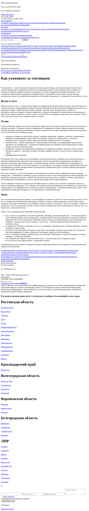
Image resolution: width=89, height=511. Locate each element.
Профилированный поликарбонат (33, 50)
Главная (4, 73)
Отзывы (19, 35)
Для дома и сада (29, 29)
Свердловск (5, 478)
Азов (3, 319)
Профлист (46, 23)
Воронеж (4, 404)
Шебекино (5, 423)
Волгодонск (5, 312)
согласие (10, 497)
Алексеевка (5, 427)
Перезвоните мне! (8, 501)
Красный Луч (6, 466)
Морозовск (5, 339)
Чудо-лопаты (24, 31)
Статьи (67, 250)
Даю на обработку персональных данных (15, 498)
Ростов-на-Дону (7, 308)
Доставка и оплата (8, 35)
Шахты (4, 359)
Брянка (3, 454)
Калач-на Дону (7, 381)
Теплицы (4, 27)
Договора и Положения (55, 250)
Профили (15, 25)
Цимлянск (5, 355)
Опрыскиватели (12, 31)
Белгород (4, 435)
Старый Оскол (6, 431)
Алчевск (4, 447)
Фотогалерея (27, 35)
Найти (25, 40)
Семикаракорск (7, 351)
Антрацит (5, 451)
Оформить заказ (7, 509)
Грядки (57, 29)
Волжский (5, 393)
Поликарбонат (6, 21)
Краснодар (5, 370)
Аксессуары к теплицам (44, 29)
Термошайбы (24, 25)
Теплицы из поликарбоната (12, 29)
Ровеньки (4, 474)
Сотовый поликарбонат (10, 23)
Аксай (3, 323)
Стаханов (4, 482)
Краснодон (5, 462)
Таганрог (4, 315)
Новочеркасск (6, 343)
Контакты (35, 37)
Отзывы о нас (26, 250)
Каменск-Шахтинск (9, 327)
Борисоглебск (6, 408)
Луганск (4, 470)
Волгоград (5, 389)
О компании (6, 33)
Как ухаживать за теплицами (18, 73)
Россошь (4, 412)
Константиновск (7, 331)
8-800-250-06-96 (7, 15)
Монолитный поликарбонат (31, 23)
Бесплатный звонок (8, 263)
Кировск (4, 458)
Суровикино (6, 385)
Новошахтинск (7, 347)
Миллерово (5, 335)
